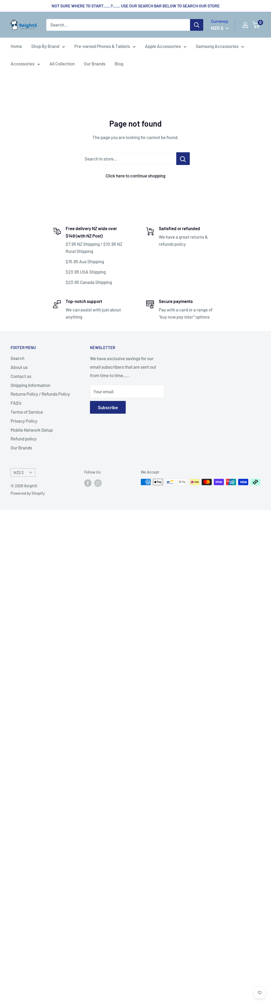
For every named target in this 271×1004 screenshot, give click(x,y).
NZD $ (18, 472)
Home (16, 46)
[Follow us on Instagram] (98, 483)
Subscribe (108, 407)
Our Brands (94, 63)
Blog (119, 63)
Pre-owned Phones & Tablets (102, 46)
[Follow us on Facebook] (88, 483)
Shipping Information (30, 385)
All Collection (62, 63)
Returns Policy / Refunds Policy (40, 393)
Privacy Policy (24, 420)
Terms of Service (27, 411)
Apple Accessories (163, 46)
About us (19, 367)
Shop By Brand (45, 46)
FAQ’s (16, 402)
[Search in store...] (183, 158)
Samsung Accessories (217, 46)
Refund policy (24, 438)
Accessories (22, 63)
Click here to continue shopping (135, 175)
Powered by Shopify (28, 493)
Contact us (21, 376)
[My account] (245, 25)
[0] (256, 25)
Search (17, 358)
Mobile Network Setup (32, 429)
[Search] (196, 25)
